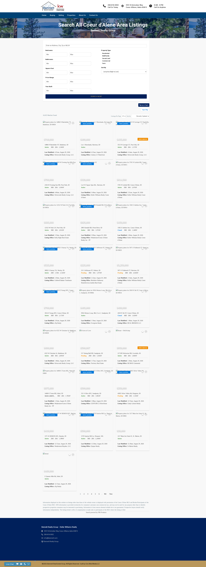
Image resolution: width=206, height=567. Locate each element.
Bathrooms (49, 59)
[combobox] (96, 46)
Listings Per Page (116, 116)
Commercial (106, 61)
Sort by (129, 116)
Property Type (106, 50)
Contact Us (93, 15)
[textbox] (96, 45)
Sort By (103, 67)
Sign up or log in (143, 105)
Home (44, 15)
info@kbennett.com (51, 538)
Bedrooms (49, 50)
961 (105, 494)
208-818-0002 (49, 534)
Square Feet (49, 68)
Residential (105, 53)
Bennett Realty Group (51, 541)
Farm (103, 63)
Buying (52, 15)
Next (110, 494)
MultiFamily (105, 56)
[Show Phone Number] (24, 564)
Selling (61, 15)
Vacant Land (106, 58)
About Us (82, 15)
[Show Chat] (17, 564)
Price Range (49, 77)
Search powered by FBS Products (96, 512)
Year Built (48, 86)
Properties (71, 15)
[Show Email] (21, 564)
